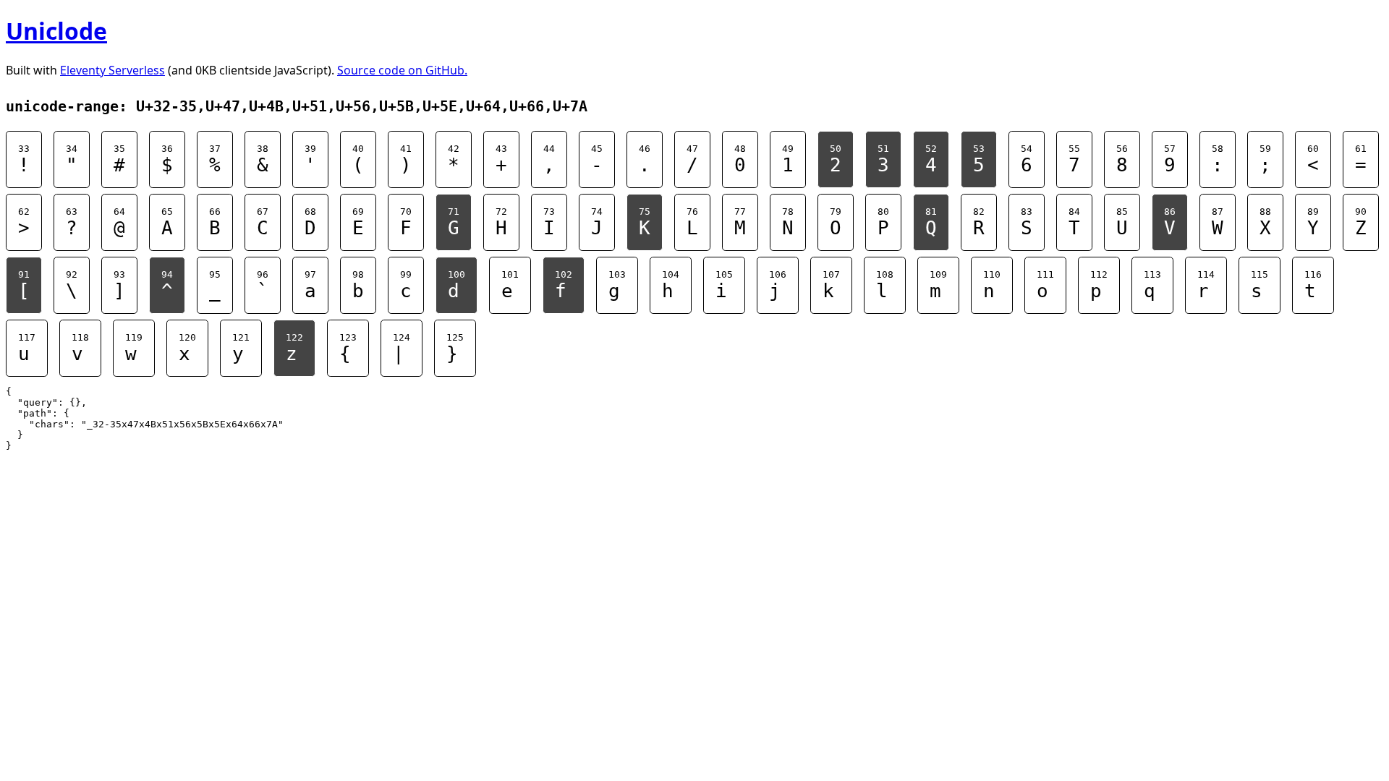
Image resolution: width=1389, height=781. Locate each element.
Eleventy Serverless (112, 70)
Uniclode (56, 30)
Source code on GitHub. (402, 70)
